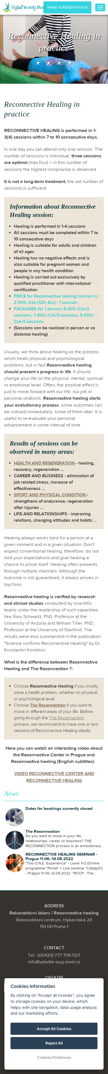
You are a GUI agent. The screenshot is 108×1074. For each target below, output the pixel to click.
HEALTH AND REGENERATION (44, 463)
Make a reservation (67, 7)
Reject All (54, 1043)
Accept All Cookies (54, 1029)
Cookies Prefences (54, 1057)
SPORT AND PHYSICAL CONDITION (50, 495)
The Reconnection (48, 705)
